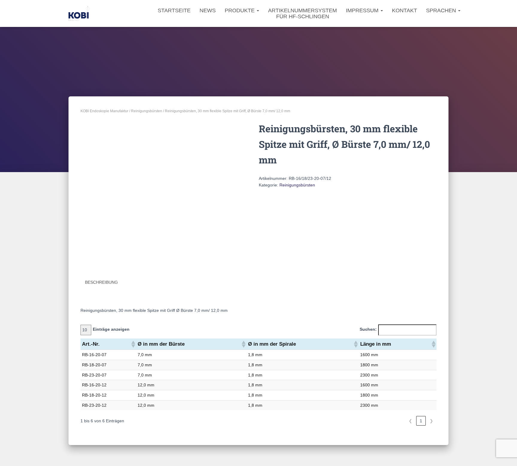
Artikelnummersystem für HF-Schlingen (302, 13)
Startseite (174, 10)
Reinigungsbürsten (146, 111)
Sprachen (441, 10)
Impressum (363, 10)
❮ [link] (410, 420)
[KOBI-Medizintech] (79, 13)
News (208, 10)
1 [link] (421, 420)
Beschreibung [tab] (101, 282)
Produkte (240, 10)
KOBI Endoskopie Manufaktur (104, 111)
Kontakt (404, 10)
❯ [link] (431, 420)
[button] (133, 344)
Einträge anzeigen (111, 329)
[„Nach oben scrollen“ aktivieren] (505, 454)
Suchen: (368, 329)
